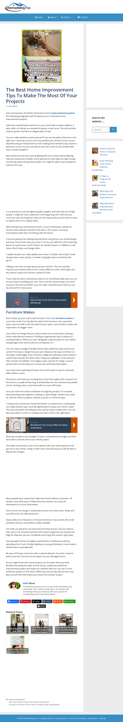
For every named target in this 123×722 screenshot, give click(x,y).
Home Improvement (17, 699)
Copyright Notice (46, 718)
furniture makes (64, 318)
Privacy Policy (60, 718)
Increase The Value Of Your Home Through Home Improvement (34, 704)
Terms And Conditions (77, 718)
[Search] (113, 130)
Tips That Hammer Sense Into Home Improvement (29, 702)
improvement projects (63, 113)
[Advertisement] (74, 6)
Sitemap (102, 718)
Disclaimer (93, 718)
